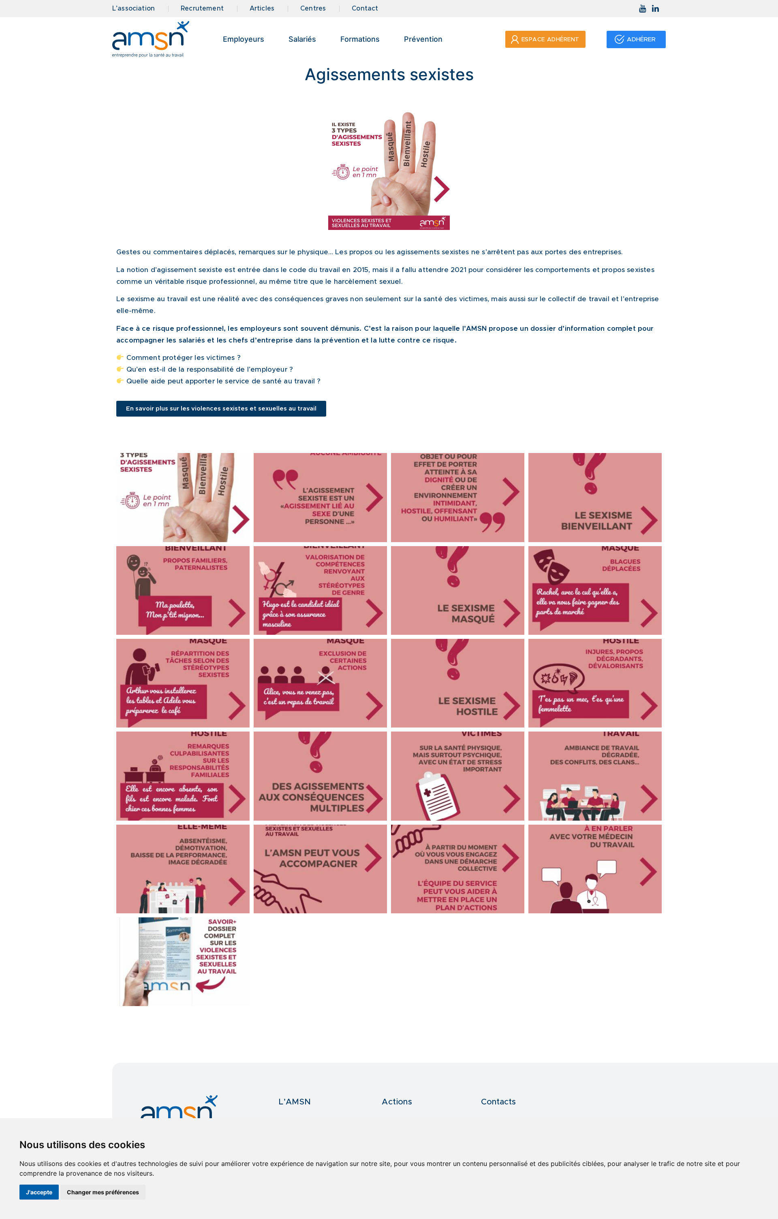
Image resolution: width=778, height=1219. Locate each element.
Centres (313, 9)
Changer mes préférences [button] (103, 1192)
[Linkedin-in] (655, 8)
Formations (360, 39)
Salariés (302, 39)
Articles (262, 9)
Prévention (423, 39)
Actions (397, 1102)
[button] (545, 39)
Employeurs (243, 39)
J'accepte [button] (39, 1192)
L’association (133, 9)
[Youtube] (642, 8)
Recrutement (202, 9)
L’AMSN (295, 1102)
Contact (365, 9)
